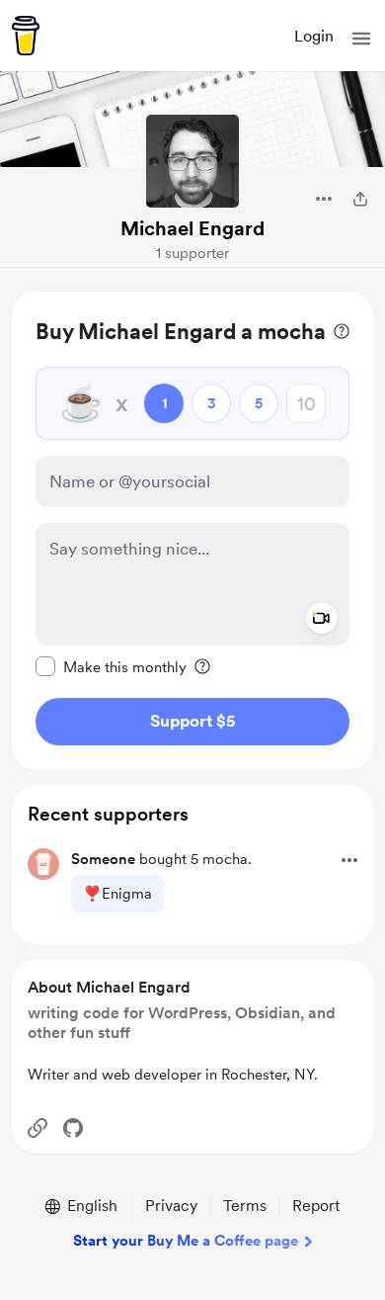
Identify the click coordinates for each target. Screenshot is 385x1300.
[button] (361, 38)
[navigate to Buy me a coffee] (25, 35)
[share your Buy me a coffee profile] (360, 199)
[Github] (73, 1128)
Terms (245, 1205)
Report (316, 1205)
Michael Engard (192, 228)
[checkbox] (111, 666)
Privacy (171, 1205)
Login (314, 36)
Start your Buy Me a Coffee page (185, 1241)
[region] (192, 530)
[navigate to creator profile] (192, 161)
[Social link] (37, 1128)
